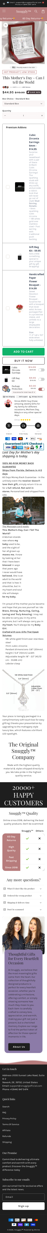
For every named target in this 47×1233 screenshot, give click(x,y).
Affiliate (6, 1130)
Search (6, 1106)
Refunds (6, 1136)
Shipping (7, 1142)
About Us (19, 1046)
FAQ (4, 1112)
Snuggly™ (18, 1230)
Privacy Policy (9, 1118)
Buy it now (23, 360)
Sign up (23, 1206)
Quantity (6, 111)
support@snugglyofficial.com (26, 1085)
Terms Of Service (10, 1124)
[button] (36, 11)
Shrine (37, 1230)
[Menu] (4, 11)
